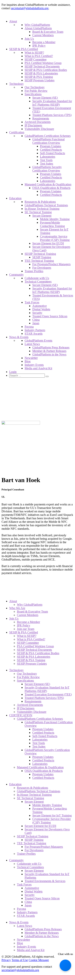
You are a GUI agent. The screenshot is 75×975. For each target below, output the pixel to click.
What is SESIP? (34, 52)
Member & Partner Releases (49, 351)
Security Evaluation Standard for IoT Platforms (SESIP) (52, 102)
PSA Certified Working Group (43, 63)
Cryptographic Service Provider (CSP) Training (55, 238)
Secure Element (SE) (45, 97)
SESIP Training (41, 257)
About (13, 21)
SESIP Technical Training (40, 253)
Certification (16, 132)
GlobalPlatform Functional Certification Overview (48, 141)
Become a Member (43, 42)
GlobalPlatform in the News (49, 354)
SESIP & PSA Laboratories (41, 73)
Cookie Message (39, 960)
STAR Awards (33, 333)
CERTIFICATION (20, 715)
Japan (35, 323)
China (36, 319)
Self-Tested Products (52, 153)
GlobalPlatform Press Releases (50, 347)
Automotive (39, 305)
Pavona (29, 326)
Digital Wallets (41, 309)
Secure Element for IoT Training (52, 815)
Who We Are (17, 608)
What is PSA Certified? (39, 56)
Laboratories (47, 156)
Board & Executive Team (47, 31)
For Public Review (36, 90)
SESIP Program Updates (39, 80)
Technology (16, 83)
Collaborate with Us (37, 278)
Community (16, 274)
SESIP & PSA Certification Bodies (46, 70)
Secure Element (41, 215)
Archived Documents (38, 122)
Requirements (40, 118)
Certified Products (51, 149)
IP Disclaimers (33, 125)
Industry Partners (35, 330)
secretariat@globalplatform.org (29, 8)
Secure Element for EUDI (48, 243)
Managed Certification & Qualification (48, 184)
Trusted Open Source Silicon (49, 316)
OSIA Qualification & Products (51, 187)
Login (13, 371)
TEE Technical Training (39, 260)
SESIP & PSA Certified (23, 49)
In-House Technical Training (42, 208)
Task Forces (32, 302)
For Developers (41, 267)
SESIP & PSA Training (39, 76)
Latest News (32, 344)
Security (37, 312)
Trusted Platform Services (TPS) (52, 115)
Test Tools (46, 160)
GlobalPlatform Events (38, 340)
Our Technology (35, 87)
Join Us (29, 38)
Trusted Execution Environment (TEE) (48, 694)
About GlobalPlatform (38, 28)
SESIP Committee (36, 59)
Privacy (6, 960)
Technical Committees (38, 281)
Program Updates (50, 146)
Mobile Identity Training (55, 219)
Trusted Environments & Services (45, 881)
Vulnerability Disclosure (39, 129)
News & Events (18, 337)
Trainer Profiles (34, 271)
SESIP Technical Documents (42, 66)
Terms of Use (20, 960)
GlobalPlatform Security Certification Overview (47, 168)
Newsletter (31, 358)
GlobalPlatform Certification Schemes (48, 135)
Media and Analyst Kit (38, 368)
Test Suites (46, 163)
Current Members (43, 35)
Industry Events (34, 364)
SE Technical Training (38, 212)
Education (15, 198)
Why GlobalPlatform (37, 24)
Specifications (33, 94)
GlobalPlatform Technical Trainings (46, 205)
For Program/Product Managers (51, 264)
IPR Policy (39, 45)
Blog (28, 361)
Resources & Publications (40, 201)
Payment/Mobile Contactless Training (52, 224)
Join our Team (25, 629)
